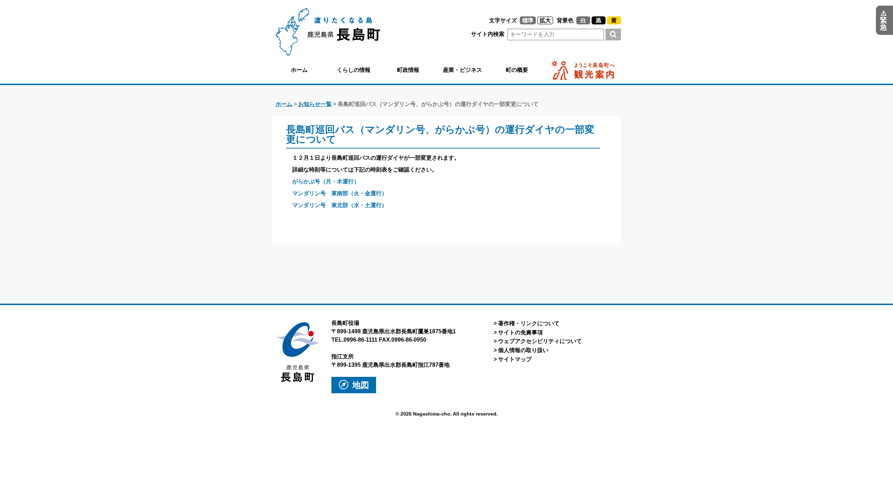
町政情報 (408, 70)
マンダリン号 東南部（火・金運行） (339, 193)
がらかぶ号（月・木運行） (325, 181)
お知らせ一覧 (315, 104)
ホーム (299, 70)
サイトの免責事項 (520, 332)
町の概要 (517, 70)
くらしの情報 (353, 70)
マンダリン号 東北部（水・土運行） (339, 205)
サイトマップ (515, 359)
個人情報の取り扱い (523, 350)
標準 (527, 20)
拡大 (545, 20)
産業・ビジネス (462, 70)
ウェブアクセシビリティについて (540, 341)
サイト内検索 (488, 34)
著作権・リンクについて (529, 323)
